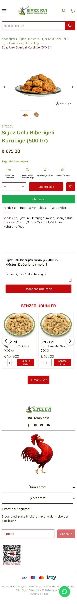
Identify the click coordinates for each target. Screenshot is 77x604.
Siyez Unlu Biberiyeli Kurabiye (21, 43)
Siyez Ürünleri (27, 39)
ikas (46, 593)
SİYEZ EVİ (8, 126)
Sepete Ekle (46, 186)
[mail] (48, 425)
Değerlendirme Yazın (38, 289)
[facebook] (28, 425)
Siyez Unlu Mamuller (53, 39)
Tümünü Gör (38, 380)
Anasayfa (8, 39)
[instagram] (35, 425)
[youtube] (41, 425)
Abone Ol (66, 534)
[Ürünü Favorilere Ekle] (70, 186)
